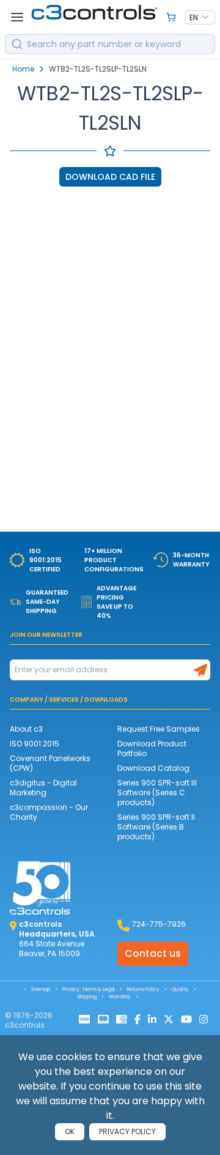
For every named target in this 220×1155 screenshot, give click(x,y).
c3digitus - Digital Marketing (43, 788)
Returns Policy (143, 989)
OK (70, 1131)
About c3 (26, 729)
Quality (180, 989)
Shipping (87, 996)
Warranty (120, 996)
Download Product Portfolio (151, 748)
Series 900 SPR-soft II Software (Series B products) (156, 827)
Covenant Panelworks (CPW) (50, 763)
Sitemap (40, 989)
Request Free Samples (158, 729)
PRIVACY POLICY (127, 1131)
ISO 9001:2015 (34, 743)
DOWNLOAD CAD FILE (110, 177)
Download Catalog (153, 768)
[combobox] (200, 17)
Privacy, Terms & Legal (88, 989)
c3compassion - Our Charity (49, 812)
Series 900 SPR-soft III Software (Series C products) (157, 793)
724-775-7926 (159, 924)
